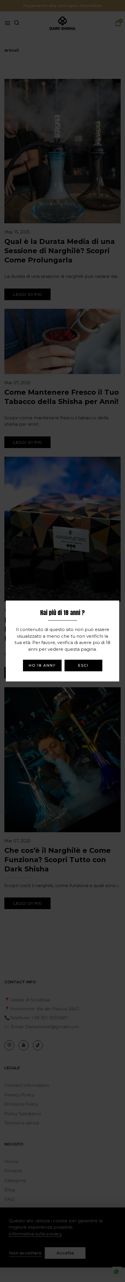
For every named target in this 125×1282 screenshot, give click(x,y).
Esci (83, 665)
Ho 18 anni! (42, 665)
